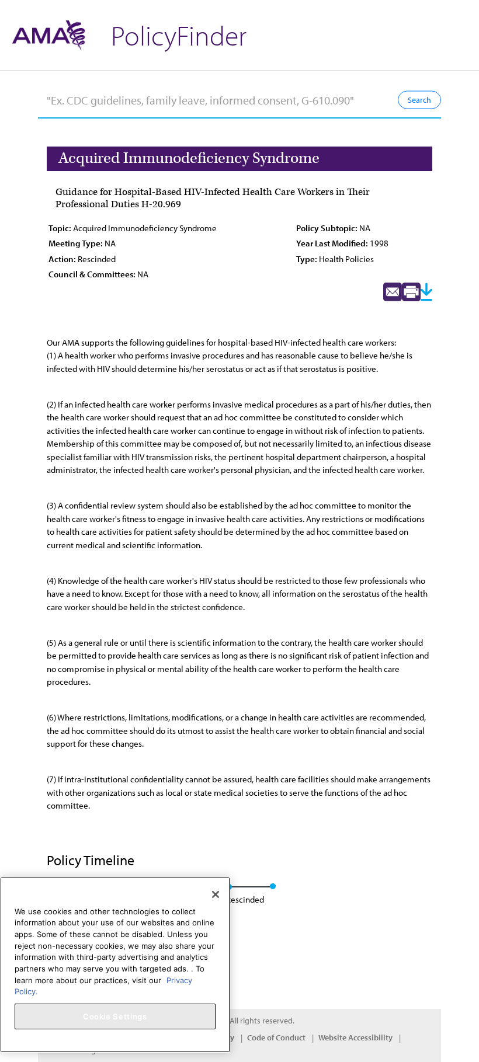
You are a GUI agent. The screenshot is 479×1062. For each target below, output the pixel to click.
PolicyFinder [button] (179, 35)
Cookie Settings (115, 1016)
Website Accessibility (355, 1037)
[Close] (215, 894)
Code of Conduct (276, 1037)
